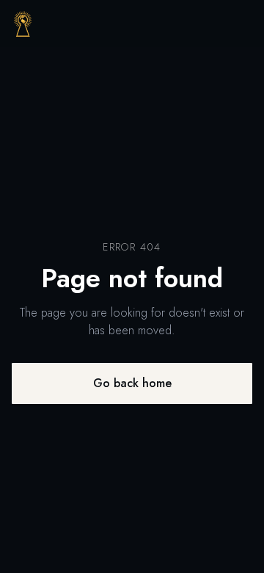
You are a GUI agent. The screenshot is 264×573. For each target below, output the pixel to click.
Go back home (132, 383)
